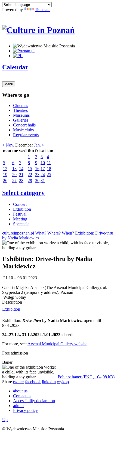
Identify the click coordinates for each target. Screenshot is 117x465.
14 (21, 168)
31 (43, 180)
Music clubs (23, 130)
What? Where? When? (54, 233)
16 (37, 168)
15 (30, 168)
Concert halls (24, 125)
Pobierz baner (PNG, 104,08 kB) (86, 377)
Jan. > (39, 145)
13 (14, 168)
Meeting (20, 219)
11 (49, 162)
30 (37, 180)
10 (43, 162)
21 (21, 174)
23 (37, 174)
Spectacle (21, 224)
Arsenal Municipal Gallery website (57, 344)
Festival (19, 214)
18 (49, 168)
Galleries (20, 120)
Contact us (22, 396)
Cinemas (20, 105)
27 (14, 180)
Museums (21, 115)
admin (18, 405)
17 (43, 168)
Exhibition (22, 209)
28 (21, 180)
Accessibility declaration (34, 400)
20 (14, 174)
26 (5, 180)
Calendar (15, 67)
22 (30, 174)
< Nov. (8, 145)
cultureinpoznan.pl (18, 233)
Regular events (26, 134)
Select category (23, 192)
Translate (42, 9)
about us (20, 391)
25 (49, 174)
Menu (8, 84)
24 (43, 174)
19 (5, 174)
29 (30, 180)
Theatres (20, 110)
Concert (20, 204)
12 (5, 168)
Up (5, 419)
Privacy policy (25, 410)
